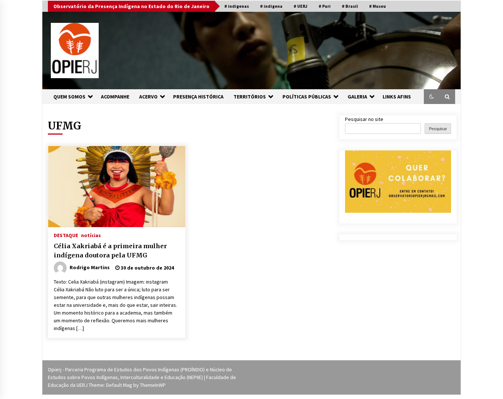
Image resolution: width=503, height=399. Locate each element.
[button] (431, 96)
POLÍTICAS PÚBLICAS (306, 96)
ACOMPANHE (115, 96)
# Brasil (350, 6)
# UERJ (300, 6)
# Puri (325, 6)
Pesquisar (438, 128)
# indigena (271, 6)
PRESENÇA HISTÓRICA (198, 96)
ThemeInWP (153, 385)
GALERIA (357, 96)
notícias (91, 235)
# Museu (377, 6)
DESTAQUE (66, 235)
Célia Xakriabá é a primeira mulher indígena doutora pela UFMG (110, 250)
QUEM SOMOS (69, 96)
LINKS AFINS (397, 96)
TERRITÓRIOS (249, 96)
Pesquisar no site (364, 119)
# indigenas (236, 6)
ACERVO (148, 96)
